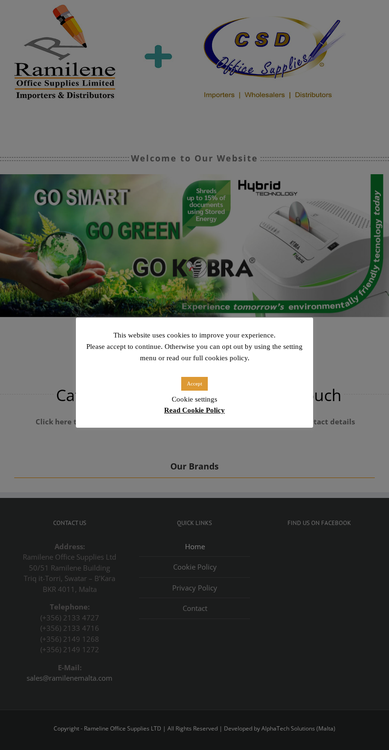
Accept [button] (194, 383)
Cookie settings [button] (194, 399)
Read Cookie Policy (194, 410)
